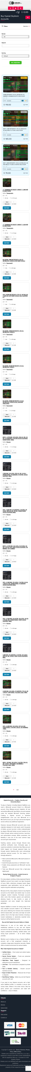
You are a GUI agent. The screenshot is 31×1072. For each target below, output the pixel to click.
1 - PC (6, 132)
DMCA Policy (17, 1051)
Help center (4, 1014)
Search (4, 42)
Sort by (4, 53)
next (17, 789)
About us (3, 1001)
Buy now (6, 208)
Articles (3, 1004)
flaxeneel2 (10, 263)
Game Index (4, 1007)
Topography (10, 193)
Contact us (4, 1017)
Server (3, 34)
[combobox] (15, 36)
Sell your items (15, 62)
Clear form (25, 26)
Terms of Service (20, 1049)
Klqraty (9, 442)
